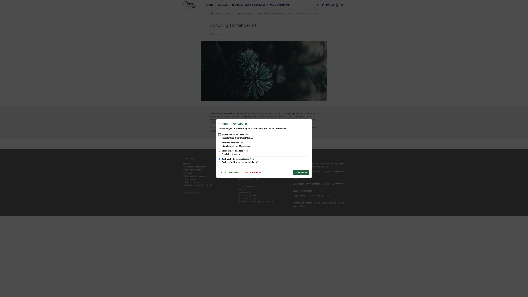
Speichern (301, 172)
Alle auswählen (230, 172)
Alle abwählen (253, 172)
